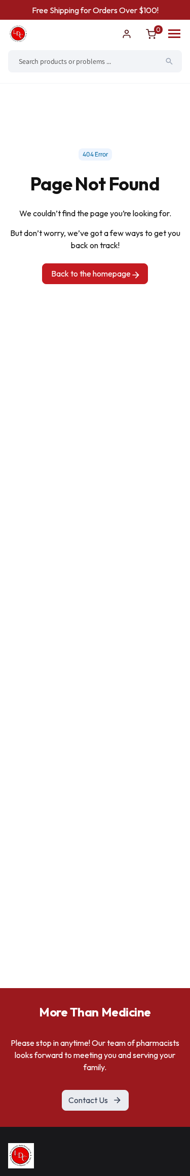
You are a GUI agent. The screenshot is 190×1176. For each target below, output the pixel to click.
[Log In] (127, 34)
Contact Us (88, 1100)
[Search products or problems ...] (169, 61)
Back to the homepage (91, 273)
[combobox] (95, 61)
